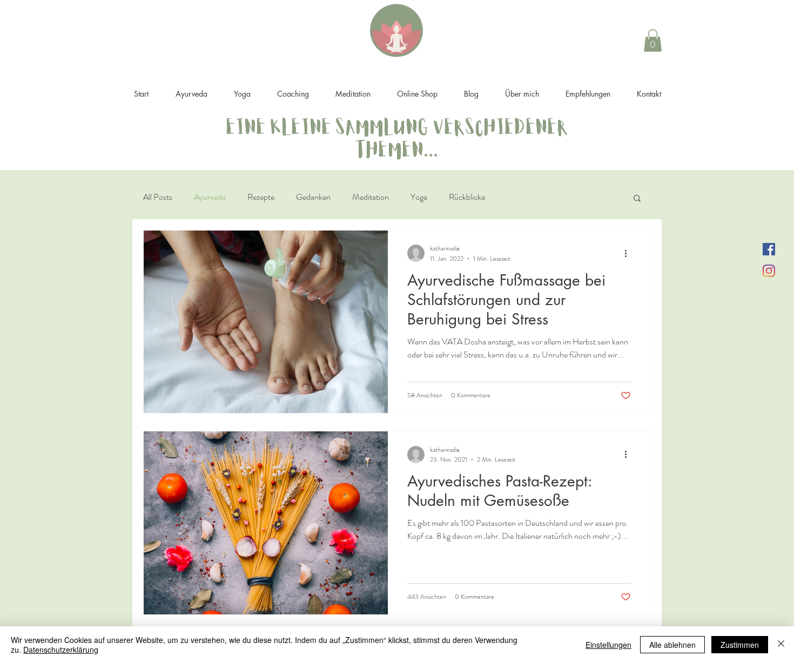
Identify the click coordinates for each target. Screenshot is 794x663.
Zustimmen (740, 644)
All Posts (157, 197)
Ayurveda (210, 197)
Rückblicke (467, 197)
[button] (652, 40)
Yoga (419, 197)
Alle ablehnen (672, 644)
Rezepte (260, 197)
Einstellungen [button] (608, 644)
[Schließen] (781, 644)
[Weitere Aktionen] (629, 253)
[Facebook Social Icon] (769, 249)
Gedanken (313, 197)
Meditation (370, 197)
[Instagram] (769, 271)
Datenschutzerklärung (60, 649)
